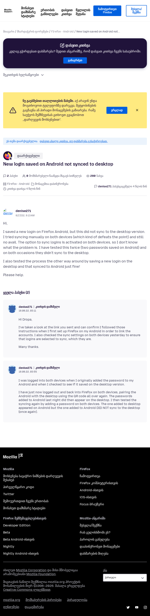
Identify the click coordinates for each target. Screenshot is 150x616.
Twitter (8, 494)
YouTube (136, 607)
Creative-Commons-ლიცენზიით (26, 590)
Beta (6, 532)
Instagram (145, 607)
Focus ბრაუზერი (92, 504)
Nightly (8, 546)
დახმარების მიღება (94, 553)
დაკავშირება (34, 607)
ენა (105, 570)
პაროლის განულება (95, 539)
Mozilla (13, 457)
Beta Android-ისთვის (18, 539)
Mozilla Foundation (41, 574)
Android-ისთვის (91, 490)
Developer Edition (16, 525)
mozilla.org (11, 600)
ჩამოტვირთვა (90, 476)
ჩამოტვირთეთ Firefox (107, 10)
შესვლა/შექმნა (136, 10)
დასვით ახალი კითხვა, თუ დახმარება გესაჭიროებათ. (74, 141)
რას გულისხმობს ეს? (95, 532)
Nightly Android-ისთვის (21, 553)
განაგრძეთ (75, 60)
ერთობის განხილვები (49, 12)
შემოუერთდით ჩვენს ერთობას (25, 501)
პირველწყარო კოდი (18, 487)
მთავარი (8, 31)
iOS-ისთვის (88, 497)
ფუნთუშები (11, 607)
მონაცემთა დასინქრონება (51, 184)
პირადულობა (77, 600)
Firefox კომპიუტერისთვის (99, 483)
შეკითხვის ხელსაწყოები (21, 74)
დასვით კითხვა (67, 12)
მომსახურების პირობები (44, 600)
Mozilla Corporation (31, 570)
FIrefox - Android (62, 31)
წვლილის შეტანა (83, 12)
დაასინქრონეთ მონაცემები (100, 546)
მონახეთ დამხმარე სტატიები (28, 12)
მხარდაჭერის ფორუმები (32, 31)
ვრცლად (117, 110)
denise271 (23, 211)
